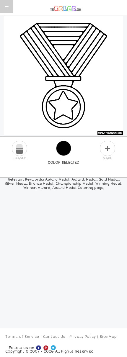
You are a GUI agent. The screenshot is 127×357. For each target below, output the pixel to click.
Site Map (108, 337)
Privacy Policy (82, 337)
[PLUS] (107, 148)
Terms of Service (22, 337)
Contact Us (54, 337)
